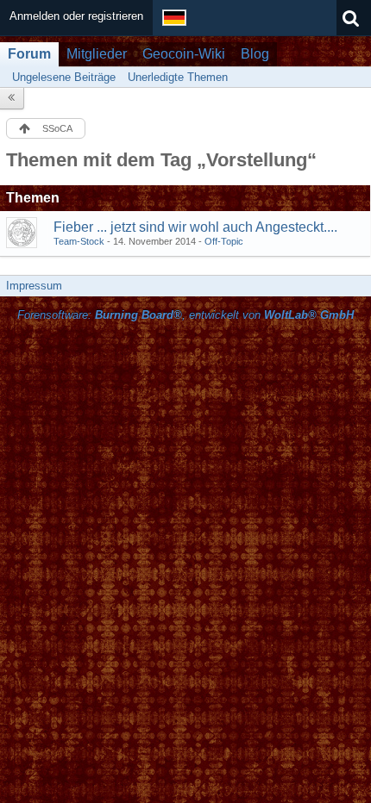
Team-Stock (78, 241)
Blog (255, 54)
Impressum (34, 285)
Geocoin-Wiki (183, 54)
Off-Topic (223, 241)
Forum (29, 54)
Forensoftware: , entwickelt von (185, 314)
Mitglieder (96, 54)
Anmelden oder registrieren (76, 15)
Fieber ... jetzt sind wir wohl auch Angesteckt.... (195, 227)
